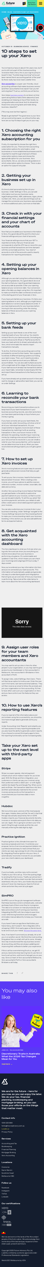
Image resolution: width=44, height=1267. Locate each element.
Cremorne (6, 1167)
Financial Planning (9, 1149)
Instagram (6, 1191)
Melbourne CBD (8, 1176)
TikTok (4, 1194)
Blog (10, 12)
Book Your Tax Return (32, 3)
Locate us (5, 1129)
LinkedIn (5, 1197)
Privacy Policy (7, 1132)
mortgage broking (12, 1102)
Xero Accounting (8, 1155)
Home (4, 12)
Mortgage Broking (9, 1152)
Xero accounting (8, 84)
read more (6, 1064)
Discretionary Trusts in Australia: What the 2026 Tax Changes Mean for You (21, 1056)
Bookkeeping (7, 1146)
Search (24, 3)
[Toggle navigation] (40, 3)
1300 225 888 (7, 1123)
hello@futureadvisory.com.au (13, 1126)
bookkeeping (20, 1099)
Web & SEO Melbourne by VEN (14, 1260)
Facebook (5, 1188)
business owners (17, 95)
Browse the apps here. (33, 930)
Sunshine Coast (8, 1173)
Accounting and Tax (9, 1143)
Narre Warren (7, 1170)
